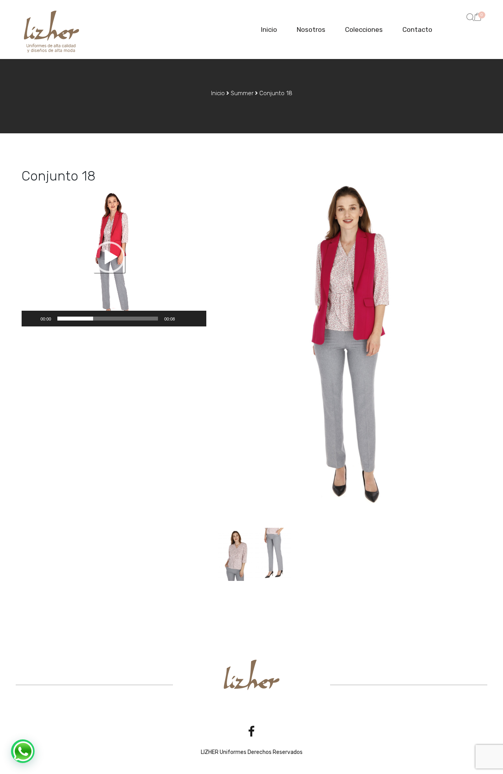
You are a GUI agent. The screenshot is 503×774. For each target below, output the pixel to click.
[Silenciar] (183, 318)
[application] (114, 257)
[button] (477, 16)
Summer (242, 93)
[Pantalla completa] (196, 318)
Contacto (417, 29)
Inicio (269, 29)
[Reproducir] (32, 318)
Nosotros (311, 29)
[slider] (107, 319)
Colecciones (364, 29)
